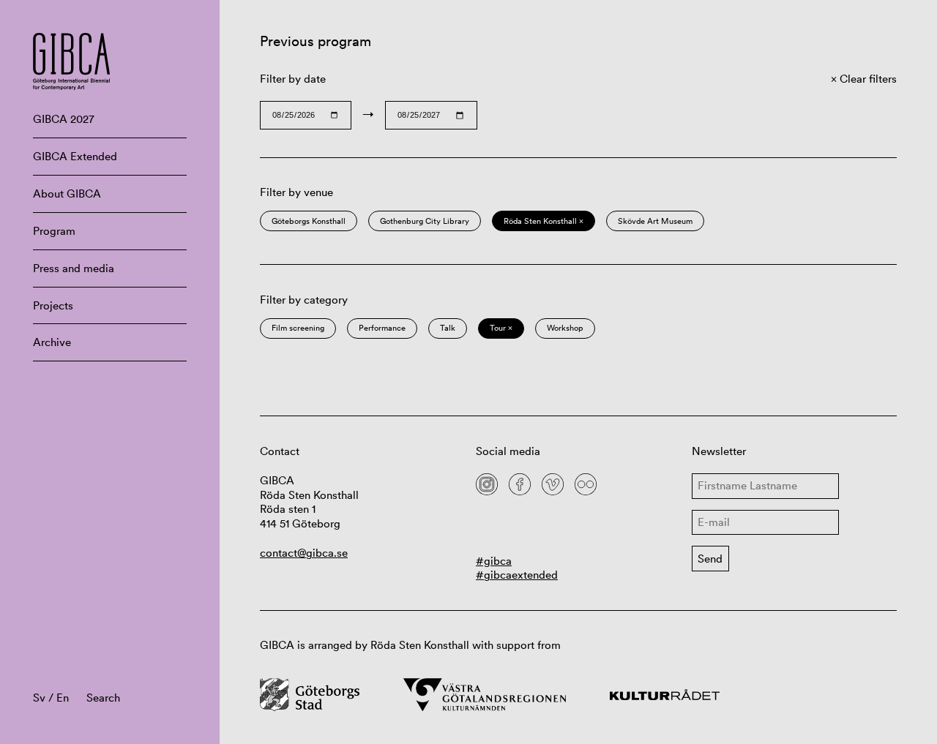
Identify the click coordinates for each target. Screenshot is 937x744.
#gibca (494, 561)
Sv (39, 697)
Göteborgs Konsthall (309, 221)
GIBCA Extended (75, 156)
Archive (52, 342)
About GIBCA (67, 193)
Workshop (565, 328)
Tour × (501, 328)
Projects (53, 305)
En (62, 697)
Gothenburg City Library (424, 221)
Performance (382, 328)
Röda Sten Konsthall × (543, 221)
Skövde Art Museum (655, 221)
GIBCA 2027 (63, 119)
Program (54, 231)
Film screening (298, 328)
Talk (447, 328)
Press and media (73, 268)
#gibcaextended (517, 575)
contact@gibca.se (304, 553)
